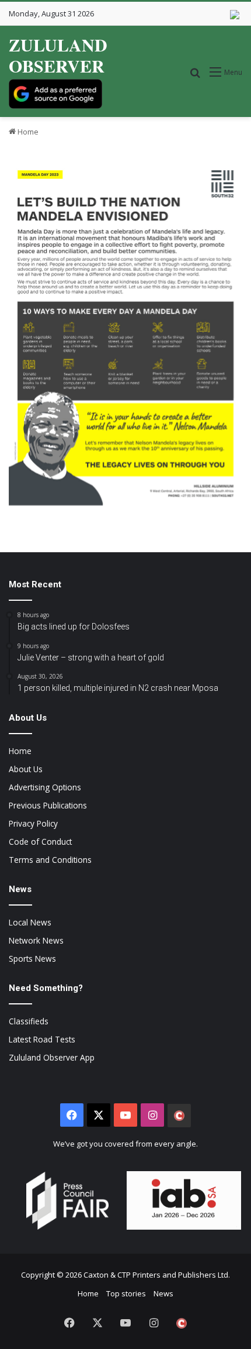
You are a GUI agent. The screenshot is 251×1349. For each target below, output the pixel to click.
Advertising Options (45, 787)
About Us (26, 769)
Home (27, 131)
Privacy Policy (33, 823)
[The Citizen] (179, 1115)
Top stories (126, 1293)
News (163, 1293)
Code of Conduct (40, 841)
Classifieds (28, 1021)
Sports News (32, 958)
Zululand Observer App (52, 1057)
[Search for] (195, 76)
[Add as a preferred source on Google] (55, 94)
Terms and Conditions (50, 859)
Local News (30, 922)
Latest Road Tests (42, 1039)
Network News (36, 940)
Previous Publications (48, 805)
